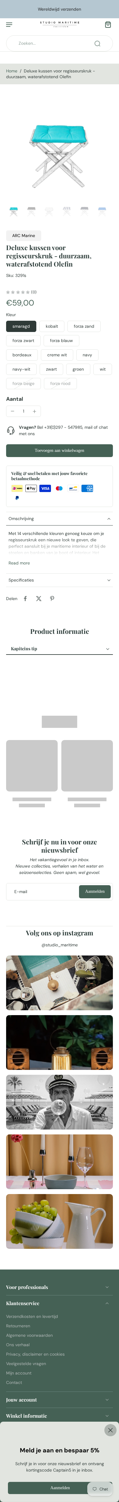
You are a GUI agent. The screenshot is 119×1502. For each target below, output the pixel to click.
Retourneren (18, 1325)
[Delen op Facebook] (25, 598)
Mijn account (18, 1373)
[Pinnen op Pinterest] (52, 598)
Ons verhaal (18, 1344)
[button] (59, 450)
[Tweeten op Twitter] (38, 598)
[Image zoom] (59, 147)
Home (11, 71)
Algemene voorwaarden (29, 1335)
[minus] (12, 411)
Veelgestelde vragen (26, 1363)
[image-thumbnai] (13, 210)
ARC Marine (23, 235)
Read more (19, 563)
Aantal (14, 399)
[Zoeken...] (97, 43)
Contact (14, 1382)
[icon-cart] (106, 24)
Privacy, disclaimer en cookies (35, 1354)
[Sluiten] (59, 1430)
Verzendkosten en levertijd (32, 1316)
